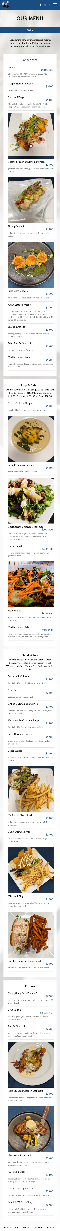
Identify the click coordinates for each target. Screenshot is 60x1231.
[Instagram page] (45, 5)
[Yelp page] (49, 5)
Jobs (17, 1227)
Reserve (8, 1227)
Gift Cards (51, 1227)
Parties (26, 1227)
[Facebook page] (40, 5)
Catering (38, 1227)
